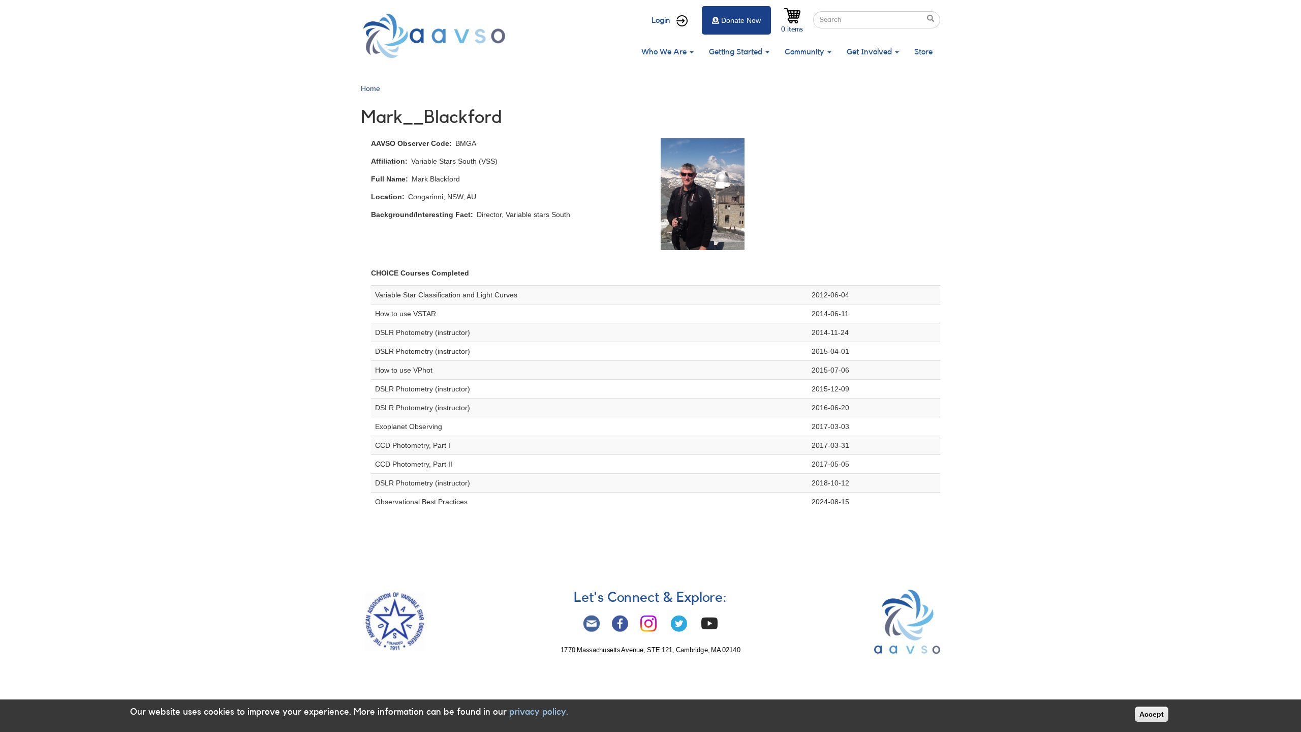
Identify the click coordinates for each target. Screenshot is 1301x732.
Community (805, 52)
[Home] (437, 36)
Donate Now (741, 20)
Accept (1151, 714)
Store (923, 52)
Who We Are (665, 52)
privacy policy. (538, 711)
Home (370, 88)
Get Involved (870, 52)
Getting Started (736, 52)
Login (661, 20)
